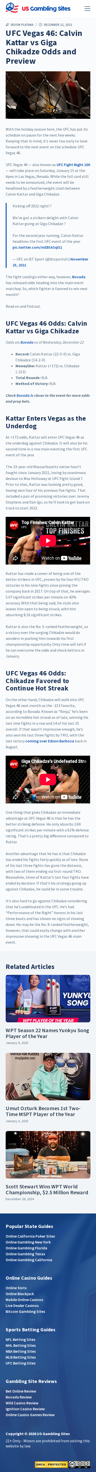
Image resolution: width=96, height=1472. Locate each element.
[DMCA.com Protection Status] (51, 1464)
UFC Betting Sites (20, 1363)
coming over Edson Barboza (49, 740)
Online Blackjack (20, 1293)
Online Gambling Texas (25, 1253)
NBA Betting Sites (21, 1351)
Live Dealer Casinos (22, 1305)
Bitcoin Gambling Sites (25, 1311)
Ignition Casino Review (25, 1408)
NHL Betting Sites (21, 1345)
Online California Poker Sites (30, 1236)
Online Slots (16, 1287)
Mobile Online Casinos (24, 1299)
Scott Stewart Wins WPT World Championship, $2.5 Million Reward (47, 1189)
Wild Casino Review (22, 1402)
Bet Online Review (21, 1391)
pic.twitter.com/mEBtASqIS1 (37, 247)
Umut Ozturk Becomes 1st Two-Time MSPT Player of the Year (43, 1111)
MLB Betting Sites (21, 1357)
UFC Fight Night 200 (73, 164)
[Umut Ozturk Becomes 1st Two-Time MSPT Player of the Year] (48, 1076)
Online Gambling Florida (26, 1247)
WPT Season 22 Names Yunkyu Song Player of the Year (47, 1033)
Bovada (78, 276)
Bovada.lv (24, 395)
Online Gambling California (29, 1259)
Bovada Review (19, 1397)
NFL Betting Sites (20, 1339)
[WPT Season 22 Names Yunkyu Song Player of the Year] (48, 998)
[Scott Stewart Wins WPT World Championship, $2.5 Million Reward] (48, 1155)
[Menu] (87, 9)
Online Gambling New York (28, 1242)
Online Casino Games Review (30, 1414)
